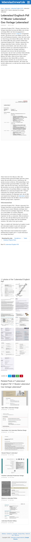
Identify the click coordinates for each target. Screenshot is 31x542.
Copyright (15, 533)
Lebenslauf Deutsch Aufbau (9, 521)
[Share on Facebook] (13, 376)
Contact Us (9, 533)
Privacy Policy (21, 533)
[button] (28, 2)
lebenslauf (3, 25)
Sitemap (4, 533)
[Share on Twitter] (9, 376)
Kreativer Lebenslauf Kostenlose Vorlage (13, 475)
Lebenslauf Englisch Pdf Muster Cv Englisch (11, 295)
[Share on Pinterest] (21, 376)
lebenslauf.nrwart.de (13, 2)
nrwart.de (18, 33)
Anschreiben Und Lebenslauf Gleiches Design (14, 430)
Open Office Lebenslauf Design (10, 408)
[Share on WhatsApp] (17, 376)
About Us (17, 535)
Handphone (17, 238)
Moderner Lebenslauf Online (9, 498)
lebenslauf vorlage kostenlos (17, 537)
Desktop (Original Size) (10, 240)
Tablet (25, 238)
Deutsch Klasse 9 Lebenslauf (9, 453)
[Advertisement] (15, 82)
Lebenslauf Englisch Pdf (12, 244)
